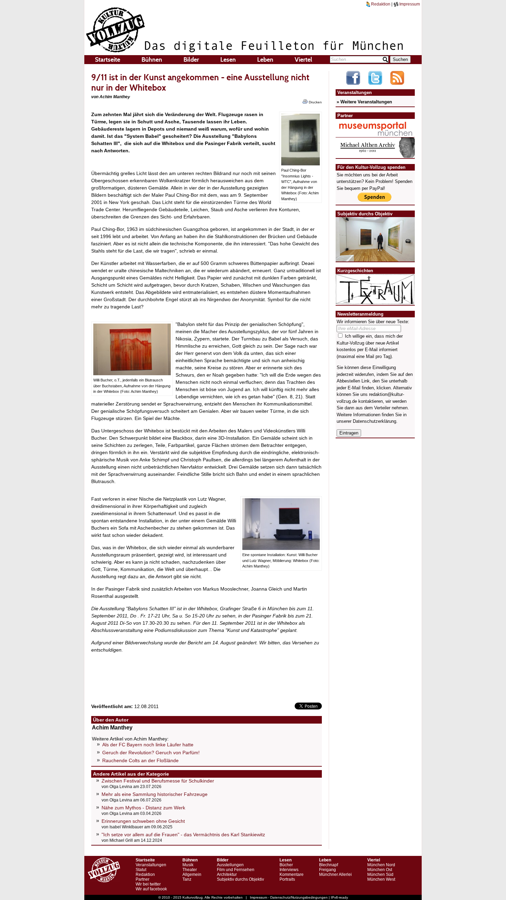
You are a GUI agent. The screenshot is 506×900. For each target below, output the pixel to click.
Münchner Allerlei (335, 874)
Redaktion (380, 4)
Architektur (227, 874)
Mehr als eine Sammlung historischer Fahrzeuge (155, 794)
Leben (265, 59)
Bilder (191, 59)
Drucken (315, 102)
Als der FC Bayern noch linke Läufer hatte (147, 744)
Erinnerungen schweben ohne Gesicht (143, 821)
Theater (189, 869)
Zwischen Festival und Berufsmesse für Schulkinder (158, 781)
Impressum (409, 4)
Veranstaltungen (151, 864)
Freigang (327, 869)
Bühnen (151, 59)
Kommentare (292, 874)
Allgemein (191, 874)
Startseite (107, 59)
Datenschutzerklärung (374, 421)
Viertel (303, 59)
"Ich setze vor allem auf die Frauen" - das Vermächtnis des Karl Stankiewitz (183, 834)
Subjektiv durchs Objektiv (240, 879)
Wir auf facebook (151, 889)
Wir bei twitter (148, 884)
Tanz (186, 879)
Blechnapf (328, 864)
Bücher (286, 864)
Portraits (287, 879)
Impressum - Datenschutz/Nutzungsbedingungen (289, 897)
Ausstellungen (230, 864)
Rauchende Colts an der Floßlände (140, 760)
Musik (187, 864)
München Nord (381, 864)
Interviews (289, 869)
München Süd (380, 874)
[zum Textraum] (375, 300)
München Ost (379, 869)
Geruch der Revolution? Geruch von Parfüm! (151, 752)
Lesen (228, 59)
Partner (142, 879)
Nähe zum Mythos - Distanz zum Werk (143, 807)
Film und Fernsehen (235, 869)
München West (381, 879)
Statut (141, 869)
